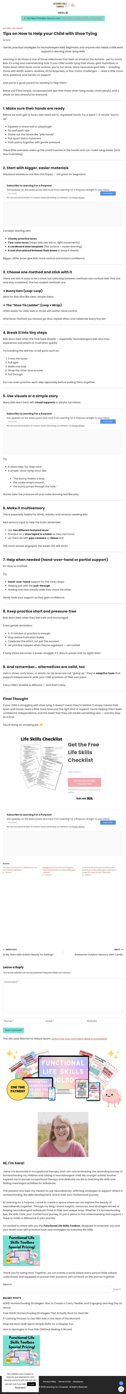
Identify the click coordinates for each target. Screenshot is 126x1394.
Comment (11, 982)
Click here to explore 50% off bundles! (81, 18)
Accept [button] (31, 1384)
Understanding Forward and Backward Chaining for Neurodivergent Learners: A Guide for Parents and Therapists (99, 870)
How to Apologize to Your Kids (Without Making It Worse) (37, 1329)
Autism (6, 28)
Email (49, 1021)
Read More (20, 1387)
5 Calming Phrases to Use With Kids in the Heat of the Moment (41, 1318)
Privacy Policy (49, 1381)
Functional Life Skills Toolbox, (62, 1225)
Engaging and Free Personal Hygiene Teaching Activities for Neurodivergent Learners (59, 870)
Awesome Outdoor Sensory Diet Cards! (99, 952)
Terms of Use (64, 1381)
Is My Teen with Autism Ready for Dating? (28, 952)
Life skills (17, 28)
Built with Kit (84, 798)
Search (7, 1284)
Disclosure (78, 1381)
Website (92, 1021)
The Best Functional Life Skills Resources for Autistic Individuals (20, 868)
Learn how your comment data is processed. (79, 1038)
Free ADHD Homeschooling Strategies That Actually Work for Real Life (45, 1313)
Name (9, 1021)
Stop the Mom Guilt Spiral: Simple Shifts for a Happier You (38, 1324)
